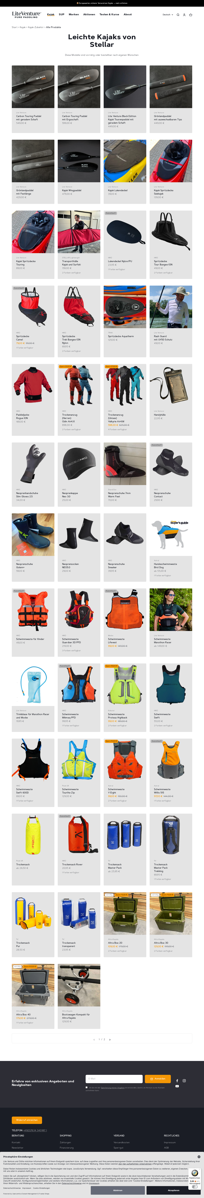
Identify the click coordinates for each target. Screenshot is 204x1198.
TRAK (110, 333)
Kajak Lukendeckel (118, 190)
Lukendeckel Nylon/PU (120, 261)
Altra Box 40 (23, 1015)
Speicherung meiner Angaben (113, 1088)
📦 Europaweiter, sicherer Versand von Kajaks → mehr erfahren (102, 3)
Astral (156, 560)
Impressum (170, 1143)
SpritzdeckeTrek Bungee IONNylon (71, 339)
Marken (74, 15)
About (128, 15)
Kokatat (111, 711)
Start (14, 27)
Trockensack (23, 865)
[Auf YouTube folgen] (177, 1086)
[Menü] (199, 1170)
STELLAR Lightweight (71, 258)
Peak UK (65, 786)
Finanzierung (67, 1148)
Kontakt (16, 1143)
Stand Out (112, 490)
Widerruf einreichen (27, 1120)
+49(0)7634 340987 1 (35, 1130)
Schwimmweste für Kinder (30, 639)
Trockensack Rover (72, 865)
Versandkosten (122, 1143)
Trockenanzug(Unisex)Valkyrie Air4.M (116, 418)
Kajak (50, 15)
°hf (109, 861)
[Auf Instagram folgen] (184, 1081)
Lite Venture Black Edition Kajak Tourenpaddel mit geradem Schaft (122, 119)
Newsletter (18, 1148)
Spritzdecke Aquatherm (121, 336)
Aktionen (89, 15)
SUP (61, 15)
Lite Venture (21, 113)
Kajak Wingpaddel (71, 190)
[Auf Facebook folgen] (177, 1081)
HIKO (110, 258)
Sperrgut (118, 1148)
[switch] (195, 1186)
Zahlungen (65, 1143)
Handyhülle (160, 415)
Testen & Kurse (109, 15)
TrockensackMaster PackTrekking (161, 868)
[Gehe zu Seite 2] (109, 1039)
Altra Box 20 (115, 943)
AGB (166, 1148)
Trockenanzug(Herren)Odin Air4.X (69, 418)
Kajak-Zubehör (36, 27)
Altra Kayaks (113, 939)
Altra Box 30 (161, 943)
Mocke (110, 636)
